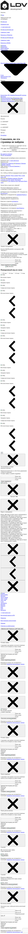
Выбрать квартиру (13, 178)
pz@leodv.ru (15, 201)
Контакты (21, 181)
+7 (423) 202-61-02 (14, 160)
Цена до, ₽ (18, 912)
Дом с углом (21, 175)
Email (16, 263)
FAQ (2, 608)
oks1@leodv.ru (20, 208)
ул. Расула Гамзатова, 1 (14, 166)
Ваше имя (18, 260)
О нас (2, 75)
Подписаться (4, 193)
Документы (18, 179)
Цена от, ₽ (18, 910)
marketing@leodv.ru (22, 194)
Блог (17, 181)
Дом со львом (14, 175)
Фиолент (8, 175)
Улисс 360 (3, 177)
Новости (13, 181)
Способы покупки (5, 179)
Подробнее (3, 135)
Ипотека (20, 178)
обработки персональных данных (15, 664)
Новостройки (4, 594)
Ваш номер (18, 261)
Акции (12, 179)
